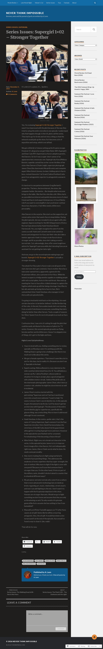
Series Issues (50, 3)
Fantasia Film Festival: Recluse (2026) (82, 116)
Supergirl (23, 27)
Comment (61, 629)
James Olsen (49, 560)
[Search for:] (85, 29)
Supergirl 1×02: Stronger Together (48, 125)
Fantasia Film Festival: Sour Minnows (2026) (83, 137)
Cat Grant (39, 560)
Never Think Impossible (25, 12)
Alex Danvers (28, 560)
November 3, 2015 (12, 88)
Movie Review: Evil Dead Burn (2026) (83, 74)
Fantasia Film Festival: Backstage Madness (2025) (83, 123)
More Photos (79, 246)
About (74, 3)
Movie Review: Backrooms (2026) (80, 81)
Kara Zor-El (61, 560)
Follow (79, 277)
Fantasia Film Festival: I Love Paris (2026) (84, 95)
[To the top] (94, 637)
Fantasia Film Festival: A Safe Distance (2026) (84, 109)
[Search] (95, 3)
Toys (59, 3)
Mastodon (78, 289)
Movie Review (12, 3)
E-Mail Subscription (82, 256)
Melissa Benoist (29, 563)
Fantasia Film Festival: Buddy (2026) (82, 102)
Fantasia (66, 3)
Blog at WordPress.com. (15, 645)
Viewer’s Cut (39, 3)
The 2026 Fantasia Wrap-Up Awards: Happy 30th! (84, 88)
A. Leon (14, 91)
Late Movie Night (26, 3)
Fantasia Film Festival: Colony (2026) (82, 130)
